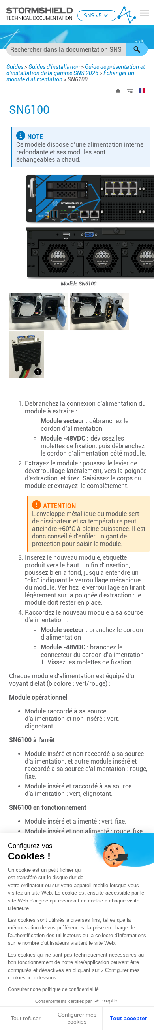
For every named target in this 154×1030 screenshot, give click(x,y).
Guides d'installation (54, 67)
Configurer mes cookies (77, 1018)
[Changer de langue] (141, 90)
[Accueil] (118, 90)
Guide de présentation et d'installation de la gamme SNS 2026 (75, 70)
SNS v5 (92, 16)
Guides (14, 67)
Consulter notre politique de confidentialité (53, 989)
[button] (137, 49)
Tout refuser (26, 1018)
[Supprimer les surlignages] (130, 90)
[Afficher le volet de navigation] (144, 13)
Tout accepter (128, 1018)
